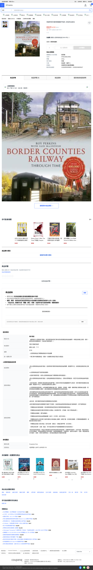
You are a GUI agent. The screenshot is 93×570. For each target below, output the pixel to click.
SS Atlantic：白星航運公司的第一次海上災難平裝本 (15, 523)
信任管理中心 (44, 550)
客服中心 (85, 1)
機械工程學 (22, 492)
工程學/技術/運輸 (27, 18)
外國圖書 (19, 18)
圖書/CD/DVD (11, 18)
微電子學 (4, 503)
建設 (3, 492)
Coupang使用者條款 (25, 550)
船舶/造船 (55, 492)
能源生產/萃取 (63, 492)
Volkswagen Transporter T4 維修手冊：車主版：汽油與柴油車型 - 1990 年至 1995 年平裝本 (25, 530)
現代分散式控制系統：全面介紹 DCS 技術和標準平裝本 (16, 544)
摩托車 (76, 492)
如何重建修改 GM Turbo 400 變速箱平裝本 (13, 541)
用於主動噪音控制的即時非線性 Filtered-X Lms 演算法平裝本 (18, 518)
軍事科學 (8, 492)
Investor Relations (12, 550)
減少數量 (53, 47)
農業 (28, 492)
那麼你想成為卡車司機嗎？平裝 (10, 537)
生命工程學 (48, 492)
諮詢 (85, 292)
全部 (3, 10)
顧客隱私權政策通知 (55, 550)
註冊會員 (80, 1)
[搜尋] (90, 10)
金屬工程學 (15, 492)
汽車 (81, 492)
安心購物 (64, 550)
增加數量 (53, 49)
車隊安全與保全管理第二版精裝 (10, 528)
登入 (76, 1)
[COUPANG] (17, 560)
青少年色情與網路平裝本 (9, 525)
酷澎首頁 (4, 18)
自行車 (85, 492)
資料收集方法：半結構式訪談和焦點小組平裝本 (14, 521)
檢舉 (82, 321)
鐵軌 (34, 18)
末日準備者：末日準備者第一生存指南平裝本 (14, 512)
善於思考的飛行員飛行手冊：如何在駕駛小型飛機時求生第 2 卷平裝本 (20, 539)
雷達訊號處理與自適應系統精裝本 (11, 534)
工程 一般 (70, 492)
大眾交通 (33, 492)
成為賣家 (90, 1)
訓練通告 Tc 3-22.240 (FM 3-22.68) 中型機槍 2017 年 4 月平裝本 (19, 532)
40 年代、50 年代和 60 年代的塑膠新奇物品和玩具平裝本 (17, 514)
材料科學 (4, 495)
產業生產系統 (40, 492)
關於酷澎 (3, 550)
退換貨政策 (35, 550)
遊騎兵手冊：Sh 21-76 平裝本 (10, 516)
